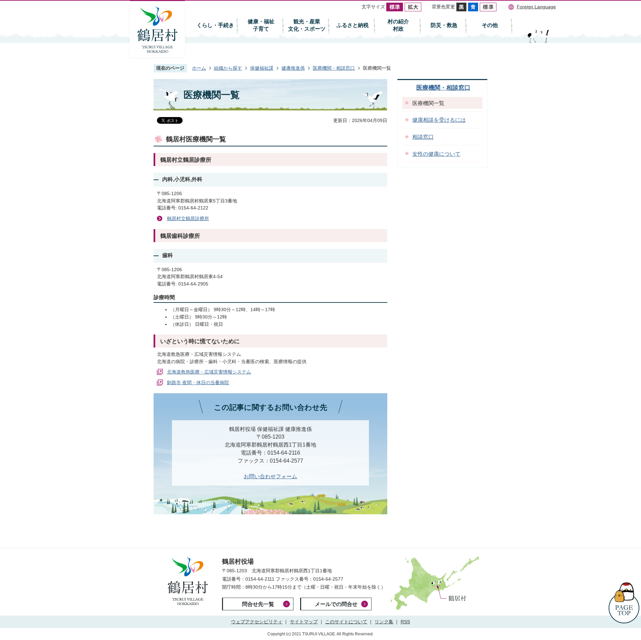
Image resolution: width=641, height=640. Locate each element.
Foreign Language (536, 6)
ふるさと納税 (353, 25)
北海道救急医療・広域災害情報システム (209, 372)
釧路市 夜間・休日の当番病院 (198, 382)
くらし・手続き (215, 25)
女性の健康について (436, 154)
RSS (405, 621)
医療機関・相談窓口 (334, 68)
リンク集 (384, 621)
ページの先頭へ (624, 602)
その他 (490, 25)
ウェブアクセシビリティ (256, 621)
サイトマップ (304, 621)
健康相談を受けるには (439, 120)
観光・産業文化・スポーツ (307, 25)
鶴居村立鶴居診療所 (188, 218)
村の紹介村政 (398, 25)
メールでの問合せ (336, 604)
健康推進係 (293, 68)
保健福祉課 (261, 68)
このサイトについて (346, 621)
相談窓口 (423, 137)
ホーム (199, 68)
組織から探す (228, 68)
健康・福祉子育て (261, 25)
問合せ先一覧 (258, 604)
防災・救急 (444, 25)
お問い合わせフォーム (270, 476)
